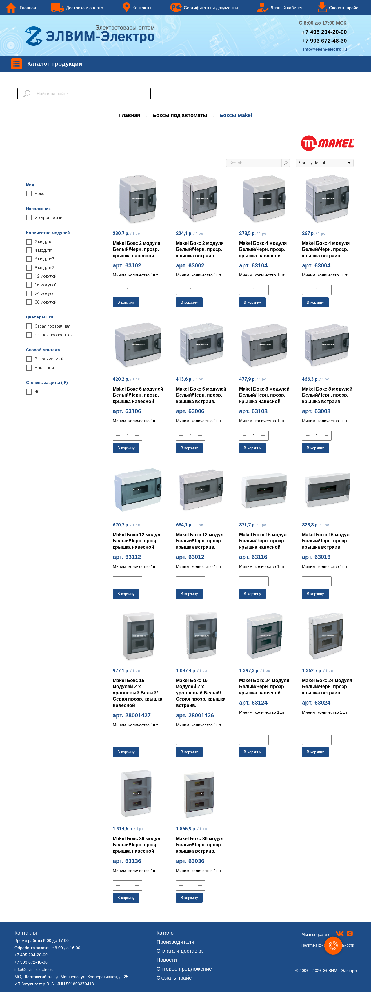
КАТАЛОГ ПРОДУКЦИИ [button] (95, 22)
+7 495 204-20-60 (31, 955)
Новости (167, 960)
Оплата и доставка (180, 951)
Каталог (166, 933)
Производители (175, 942)
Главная (129, 115)
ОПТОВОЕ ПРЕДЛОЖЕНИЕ (194, 22)
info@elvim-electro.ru (34, 969)
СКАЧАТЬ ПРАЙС (282, 22)
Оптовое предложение (184, 969)
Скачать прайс (174, 978)
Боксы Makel (235, 115)
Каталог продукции (54, 64)
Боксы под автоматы (179, 115)
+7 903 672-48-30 (31, 962)
